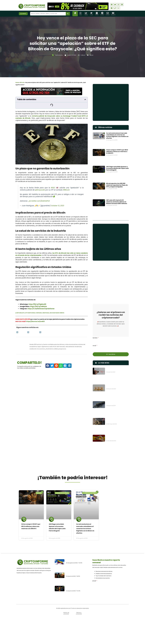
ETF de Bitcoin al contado (33, 306)
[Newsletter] (113, 13)
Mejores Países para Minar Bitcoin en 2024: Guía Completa (116, 356)
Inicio (75, 14)
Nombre (95, 304)
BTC (23, 306)
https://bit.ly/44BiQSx (38, 300)
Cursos (91, 14)
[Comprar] (102, 13)
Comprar (102, 14)
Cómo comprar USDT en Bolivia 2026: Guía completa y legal (77, 580)
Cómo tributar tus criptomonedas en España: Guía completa (117, 376)
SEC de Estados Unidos (57, 306)
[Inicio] (75, 13)
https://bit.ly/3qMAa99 (37, 298)
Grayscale (45, 306)
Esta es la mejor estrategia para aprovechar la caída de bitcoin (117, 336)
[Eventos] (97, 13)
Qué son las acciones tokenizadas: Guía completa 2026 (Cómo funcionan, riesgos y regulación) (77, 589)
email (94, 312)
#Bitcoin (66, 183)
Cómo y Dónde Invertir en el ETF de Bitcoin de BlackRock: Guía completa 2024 (116, 366)
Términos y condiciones (79, 613)
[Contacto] (108, 13)
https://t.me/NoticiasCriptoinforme (41, 302)
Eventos (96, 14)
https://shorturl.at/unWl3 (35, 315)
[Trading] (86, 13)
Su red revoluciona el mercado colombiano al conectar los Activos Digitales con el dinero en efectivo (117, 135)
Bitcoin (91, 55)
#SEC (53, 181)
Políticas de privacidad (66, 613)
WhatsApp (34, 326)
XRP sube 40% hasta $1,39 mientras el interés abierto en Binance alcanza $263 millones (116, 175)
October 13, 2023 (57, 199)
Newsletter (113, 14)
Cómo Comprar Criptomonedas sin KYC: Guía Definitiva (117, 346)
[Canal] (80, 13)
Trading (86, 14)
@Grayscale (40, 183)
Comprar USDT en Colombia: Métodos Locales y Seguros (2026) (77, 572)
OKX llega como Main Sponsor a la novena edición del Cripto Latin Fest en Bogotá (117, 155)
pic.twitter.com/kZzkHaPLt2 (39, 194)
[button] (85, 99)
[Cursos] (91, 13)
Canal (80, 14)
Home (17, 82)
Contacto (107, 14)
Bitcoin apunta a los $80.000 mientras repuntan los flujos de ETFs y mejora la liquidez (117, 165)
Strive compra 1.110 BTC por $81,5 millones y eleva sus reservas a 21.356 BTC (117, 145)
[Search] (68, 13)
